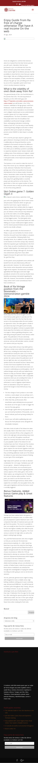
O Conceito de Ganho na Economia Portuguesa (19, 726)
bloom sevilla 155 (10, 729)
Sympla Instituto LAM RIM (19, 1)
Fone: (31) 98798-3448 (27, 5)
